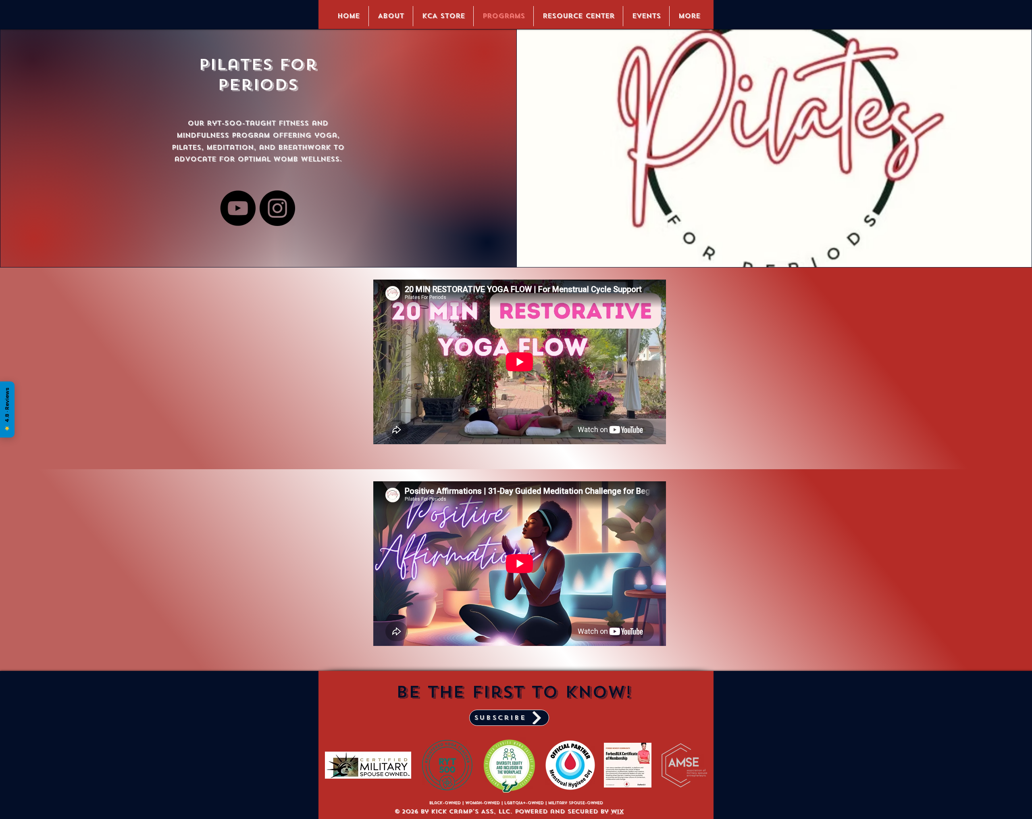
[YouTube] (238, 208)
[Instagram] (277, 208)
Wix (617, 811)
